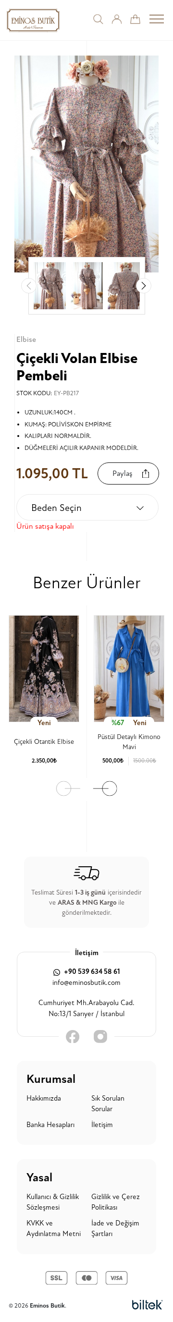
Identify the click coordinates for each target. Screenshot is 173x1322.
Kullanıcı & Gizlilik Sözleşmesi (52, 1202)
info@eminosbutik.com (86, 982)
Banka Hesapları (50, 1124)
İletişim (102, 1124)
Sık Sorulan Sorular (107, 1104)
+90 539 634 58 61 (91, 971)
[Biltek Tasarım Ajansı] (147, 1306)
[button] (143, 285)
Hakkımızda (43, 1098)
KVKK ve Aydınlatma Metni (53, 1229)
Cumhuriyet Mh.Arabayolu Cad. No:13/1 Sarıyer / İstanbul (86, 1008)
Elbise (26, 339)
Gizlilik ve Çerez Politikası (115, 1202)
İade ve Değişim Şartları (115, 1229)
